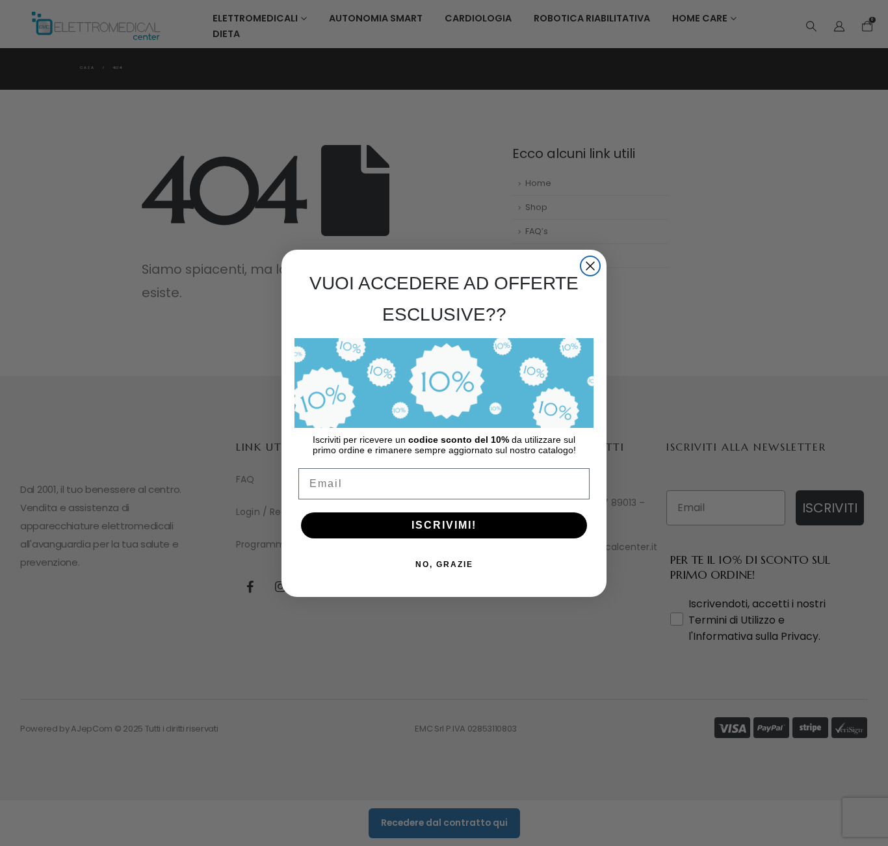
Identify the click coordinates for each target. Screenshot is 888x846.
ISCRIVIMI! (444, 525)
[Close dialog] (590, 266)
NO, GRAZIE (444, 564)
